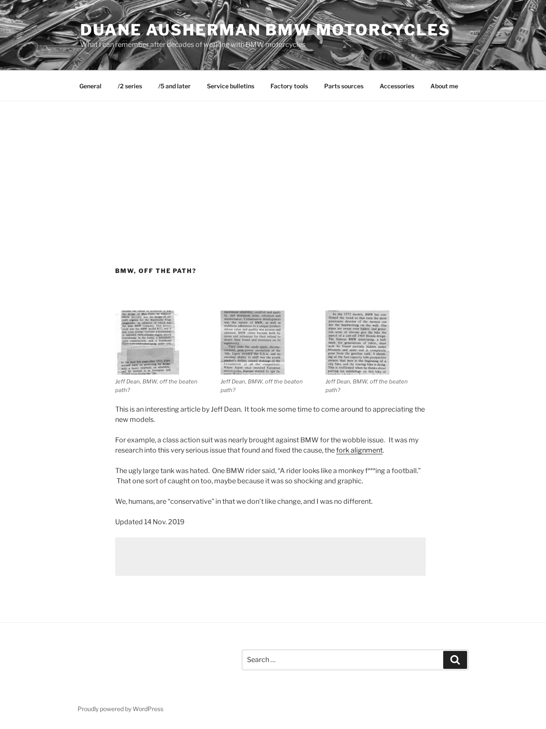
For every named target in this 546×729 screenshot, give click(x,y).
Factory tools (289, 86)
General (90, 86)
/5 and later (174, 86)
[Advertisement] (273, 165)
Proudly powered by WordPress (120, 708)
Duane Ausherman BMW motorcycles (265, 29)
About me (444, 86)
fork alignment (359, 450)
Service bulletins (230, 86)
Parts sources (343, 86)
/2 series (130, 86)
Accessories (397, 86)
